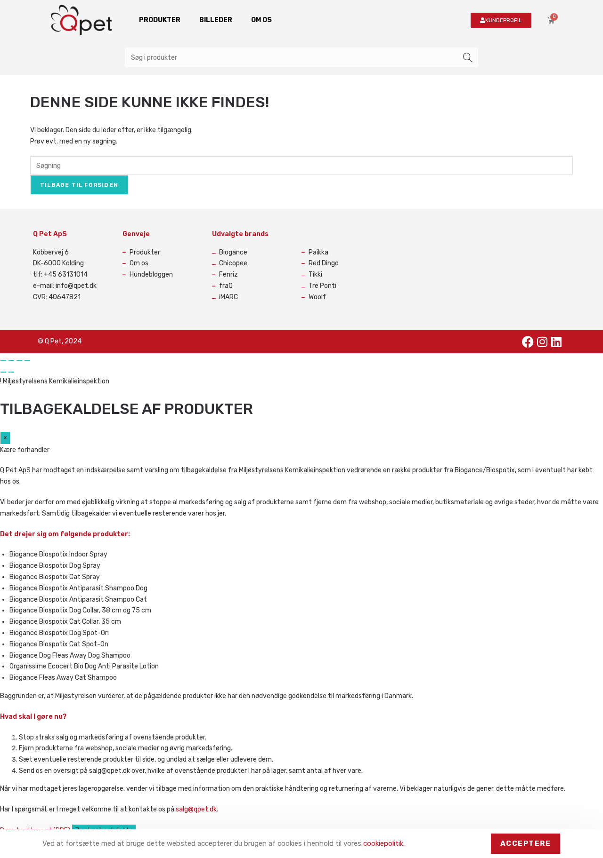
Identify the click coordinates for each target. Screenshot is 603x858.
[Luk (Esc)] (27, 361)
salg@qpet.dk (196, 809)
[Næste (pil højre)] (11, 372)
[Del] (19, 361)
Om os (261, 20)
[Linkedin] (556, 341)
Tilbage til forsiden (79, 185)
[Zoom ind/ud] (3, 361)
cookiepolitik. (384, 843)
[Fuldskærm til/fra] (11, 361)
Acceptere (525, 843)
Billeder (215, 20)
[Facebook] (528, 341)
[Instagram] (542, 341)
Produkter (159, 20)
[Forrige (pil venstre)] (3, 372)
